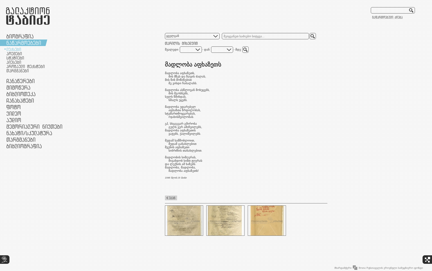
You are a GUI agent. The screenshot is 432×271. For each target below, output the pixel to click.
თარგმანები (18, 70)
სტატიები (15, 57)
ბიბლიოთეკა (21, 94)
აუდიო (14, 120)
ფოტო (14, 107)
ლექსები (14, 49)
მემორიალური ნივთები (34, 126)
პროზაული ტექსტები (26, 66)
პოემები (14, 53)
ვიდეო (14, 113)
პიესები (14, 62)
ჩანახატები (20, 100)
